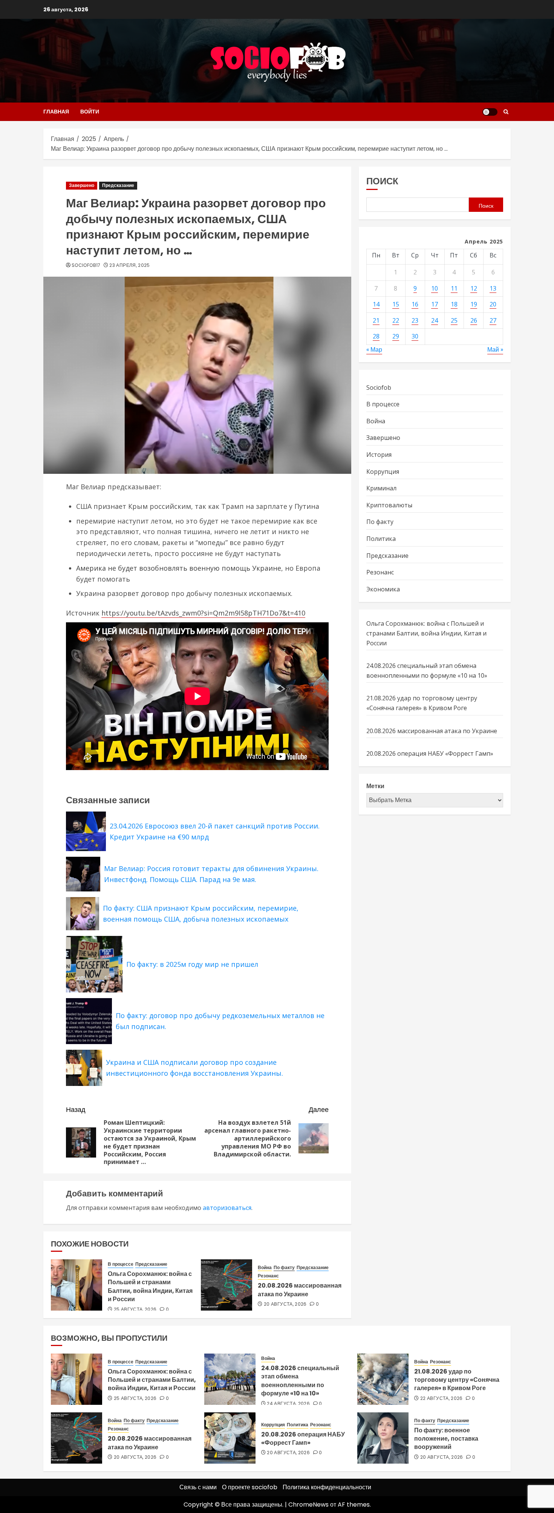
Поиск (382, 181)
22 (395, 320)
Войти (89, 111)
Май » (495, 350)
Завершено (81, 185)
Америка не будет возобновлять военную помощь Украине (178, 568)
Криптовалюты (389, 505)
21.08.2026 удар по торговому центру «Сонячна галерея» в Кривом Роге (421, 703)
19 (473, 304)
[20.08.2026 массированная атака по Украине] (226, 1285)
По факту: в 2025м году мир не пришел (192, 964)
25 (454, 320)
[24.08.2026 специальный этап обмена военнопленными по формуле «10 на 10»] (230, 1379)
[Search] (506, 111)
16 (415, 304)
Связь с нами (198, 1487)
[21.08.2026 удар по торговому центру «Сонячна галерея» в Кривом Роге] (383, 1379)
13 (493, 288)
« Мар (374, 350)
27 (493, 320)
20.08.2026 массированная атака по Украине (299, 1289)
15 (395, 304)
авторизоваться (227, 1208)
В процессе (120, 1264)
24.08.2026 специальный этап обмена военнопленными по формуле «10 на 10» (300, 1381)
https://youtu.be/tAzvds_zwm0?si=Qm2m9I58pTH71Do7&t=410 (203, 612)
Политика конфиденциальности (327, 1487)
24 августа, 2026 (288, 1404)
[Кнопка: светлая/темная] (489, 112)
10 (434, 288)
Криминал (381, 488)
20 (493, 304)
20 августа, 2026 (285, 1304)
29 (395, 336)
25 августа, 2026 (135, 1309)
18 (454, 304)
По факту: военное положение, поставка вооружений (446, 1439)
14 (376, 304)
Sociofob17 (86, 265)
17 (434, 304)
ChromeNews (308, 1504)
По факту (284, 1268)
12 (473, 288)
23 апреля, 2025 (129, 265)
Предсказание (118, 185)
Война (265, 1268)
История (379, 455)
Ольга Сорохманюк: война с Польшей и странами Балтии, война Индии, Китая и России (150, 1286)
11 (454, 288)
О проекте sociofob (249, 1487)
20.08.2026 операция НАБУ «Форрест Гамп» (429, 754)
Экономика (383, 589)
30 (415, 336)
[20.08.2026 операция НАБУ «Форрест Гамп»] (230, 1438)
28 (376, 336)
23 (415, 320)
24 (434, 320)
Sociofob (378, 387)
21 (376, 320)
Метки (375, 786)
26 (473, 320)
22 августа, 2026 (441, 1398)
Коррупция (382, 471)
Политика (381, 538)
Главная (56, 111)
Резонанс (268, 1276)
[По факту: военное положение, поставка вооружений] (383, 1438)
